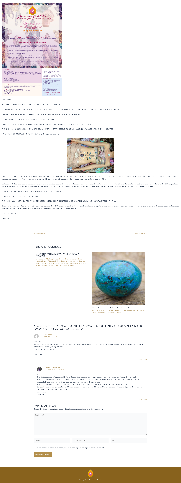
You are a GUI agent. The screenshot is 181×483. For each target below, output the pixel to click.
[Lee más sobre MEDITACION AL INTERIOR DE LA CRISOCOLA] (118, 278)
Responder (143, 359)
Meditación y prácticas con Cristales (75, 263)
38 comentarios (40, 259)
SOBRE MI (122, 7)
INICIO (115, 7)
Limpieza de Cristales (56, 263)
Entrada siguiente (142, 233)
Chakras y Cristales (52, 259)
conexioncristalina (53, 367)
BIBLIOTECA (131, 7)
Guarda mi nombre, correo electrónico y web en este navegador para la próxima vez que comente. (70, 448)
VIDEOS (142, 7)
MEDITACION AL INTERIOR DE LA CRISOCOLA (112, 307)
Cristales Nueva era (65, 259)
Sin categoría (54, 265)
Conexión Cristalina (45, 4)
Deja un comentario (98, 310)
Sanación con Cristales (43, 265)
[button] (90, 4)
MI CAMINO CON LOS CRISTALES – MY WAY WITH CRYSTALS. (58, 255)
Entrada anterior (38, 233)
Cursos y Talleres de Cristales (51, 261)
